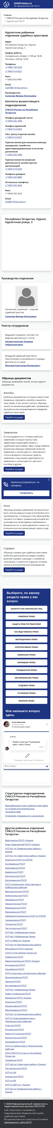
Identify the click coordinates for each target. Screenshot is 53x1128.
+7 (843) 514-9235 (13, 169)
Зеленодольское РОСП (16, 895)
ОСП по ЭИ (10, 1072)
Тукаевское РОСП (14, 1060)
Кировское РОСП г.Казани (18, 997)
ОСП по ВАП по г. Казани (17, 1084)
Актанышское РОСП (15, 965)
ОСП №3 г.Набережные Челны (20, 936)
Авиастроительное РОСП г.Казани (22, 961)
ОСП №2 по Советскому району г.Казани (25, 1064)
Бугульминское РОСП (16, 880)
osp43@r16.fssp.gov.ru (16, 87)
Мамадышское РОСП (15, 907)
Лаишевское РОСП (14, 899)
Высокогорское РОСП (16, 1037)
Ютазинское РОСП (14, 1029)
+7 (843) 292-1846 (13, 121)
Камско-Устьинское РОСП (18, 1033)
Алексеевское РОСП (15, 868)
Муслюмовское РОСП (16, 985)
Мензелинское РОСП (15, 912)
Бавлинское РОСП (14, 872)
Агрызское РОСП (13, 1002)
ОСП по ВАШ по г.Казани (17, 940)
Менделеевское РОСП (16, 1010)
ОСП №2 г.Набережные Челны (20, 932)
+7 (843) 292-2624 (13, 185)
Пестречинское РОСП (16, 1068)
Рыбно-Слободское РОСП (18, 993)
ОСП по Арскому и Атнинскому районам (25, 973)
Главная (8, 15)
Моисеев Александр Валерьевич (22, 365)
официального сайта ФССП (18, 1122)
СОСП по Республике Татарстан (21, 952)
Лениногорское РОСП (16, 903)
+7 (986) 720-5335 (13, 67)
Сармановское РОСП (15, 920)
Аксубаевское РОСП (15, 864)
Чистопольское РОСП (16, 928)
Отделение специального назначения (24, 815)
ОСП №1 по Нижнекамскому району (23, 1014)
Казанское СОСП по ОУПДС (19, 859)
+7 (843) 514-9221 (13, 71)
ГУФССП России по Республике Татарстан (27, 18)
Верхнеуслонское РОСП (17, 891)
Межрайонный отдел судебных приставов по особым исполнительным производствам (26, 808)
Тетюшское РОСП (14, 924)
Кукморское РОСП (14, 1076)
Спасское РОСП (13, 1025)
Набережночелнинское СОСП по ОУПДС (25, 916)
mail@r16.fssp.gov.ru (15, 201)
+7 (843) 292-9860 (13, 177)
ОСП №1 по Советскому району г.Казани (25, 855)
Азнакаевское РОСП (15, 1041)
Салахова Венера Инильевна (20, 95)
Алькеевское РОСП (14, 969)
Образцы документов (16, 378)
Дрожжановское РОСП (16, 977)
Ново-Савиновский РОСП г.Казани (22, 844)
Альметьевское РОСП (16, 1006)
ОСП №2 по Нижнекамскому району (23, 944)
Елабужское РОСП (14, 957)
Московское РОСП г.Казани (19, 948)
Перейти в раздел (14, 417)
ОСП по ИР (10, 1080)
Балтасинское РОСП (15, 876)
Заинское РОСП (13, 981)
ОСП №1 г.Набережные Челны (20, 989)
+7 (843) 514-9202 (13, 129)
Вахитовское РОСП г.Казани (19, 840)
